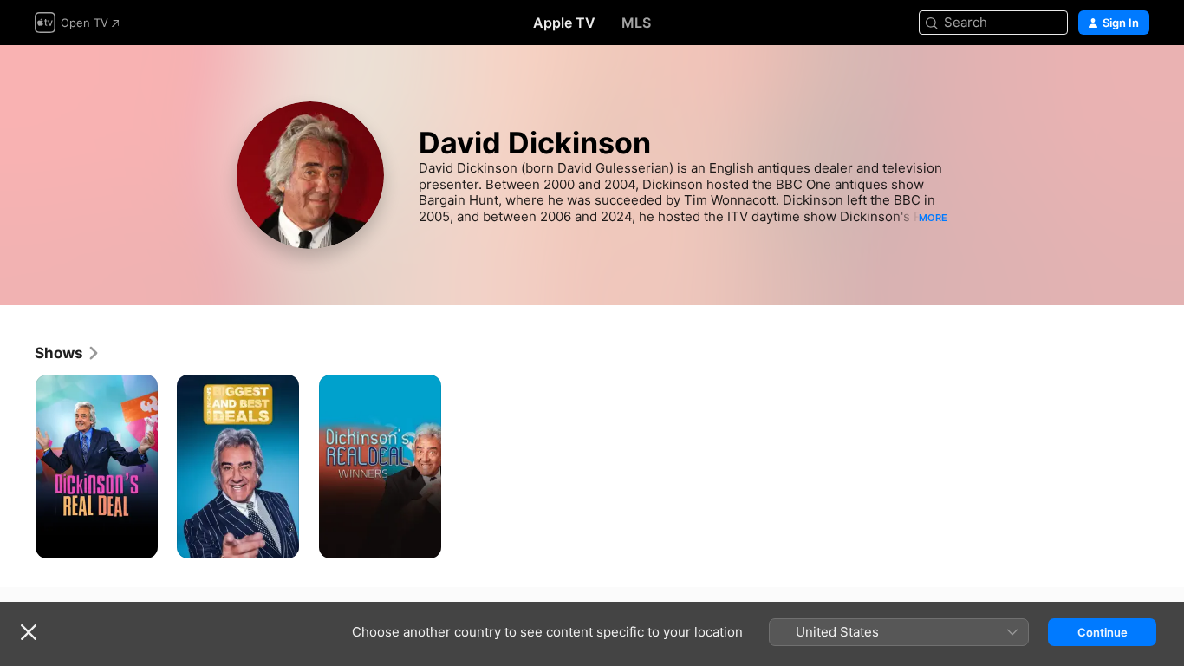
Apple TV (564, 22)
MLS (636, 22)
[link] (68, 352)
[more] (138, 539)
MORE (933, 218)
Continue (1102, 632)
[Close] (28, 632)
